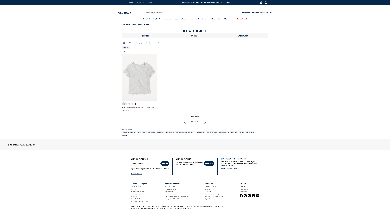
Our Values (208, 191)
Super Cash (208, 199)
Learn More (232, 169)
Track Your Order (136, 194)
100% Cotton (201, 132)
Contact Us (243, 186)
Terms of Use (198, 206)
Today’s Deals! (241, 19)
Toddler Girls (126, 24)
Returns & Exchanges (137, 191)
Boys (204, 19)
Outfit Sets (222, 132)
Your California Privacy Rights (183, 206)
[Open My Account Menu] (261, 2)
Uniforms (163, 19)
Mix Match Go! (232, 132)
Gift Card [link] (269, 12)
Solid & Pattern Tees (138, 24)
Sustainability (207, 206)
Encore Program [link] (258, 12)
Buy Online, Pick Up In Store (139, 201)
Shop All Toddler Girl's (247, 132)
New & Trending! (150, 19)
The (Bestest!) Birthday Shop (185, 132)
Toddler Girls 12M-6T (129, 132)
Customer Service (136, 186)
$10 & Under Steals (149, 132)
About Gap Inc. (218, 206)
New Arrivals (170, 132)
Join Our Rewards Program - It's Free (176, 196)
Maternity (228, 19)
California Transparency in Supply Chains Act (165, 208)
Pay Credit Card (170, 186)
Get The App (243, 191)
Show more (125, 135)
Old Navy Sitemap (210, 186)
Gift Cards (134, 196)
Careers (207, 189)
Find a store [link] (246, 12)
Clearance (160, 132)
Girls (198, 19)
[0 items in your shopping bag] (266, 2)
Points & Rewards (170, 189)
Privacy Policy (136, 173)
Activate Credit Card (171, 194)
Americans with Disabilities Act (140, 208)
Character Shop (212, 132)
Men (191, 19)
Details (228, 2)
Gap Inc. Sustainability (212, 194)
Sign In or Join (220, 2)
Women (184, 19)
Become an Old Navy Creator (214, 196)
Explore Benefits (170, 191)
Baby (219, 19)
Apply (223, 169)
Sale (139, 132)
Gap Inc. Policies (186, 208)
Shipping (133, 189)
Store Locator (244, 189)
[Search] (228, 12)
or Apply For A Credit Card (173, 199)
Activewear (174, 19)
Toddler (212, 19)
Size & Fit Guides (136, 199)
